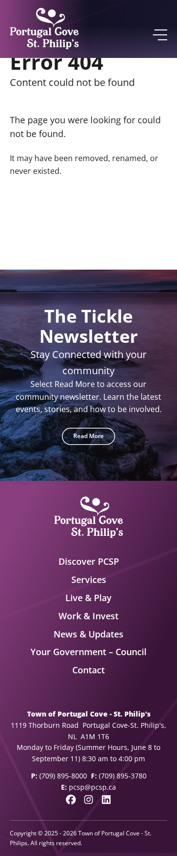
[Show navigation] (159, 35)
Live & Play (88, 598)
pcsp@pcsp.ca (92, 787)
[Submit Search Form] (155, 217)
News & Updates (88, 634)
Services (88, 579)
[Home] (44, 29)
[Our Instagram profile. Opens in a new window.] (88, 799)
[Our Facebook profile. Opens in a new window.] (71, 799)
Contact (88, 670)
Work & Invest (88, 616)
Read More (88, 436)
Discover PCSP (89, 561)
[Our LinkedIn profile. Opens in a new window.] (106, 799)
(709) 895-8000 (63, 775)
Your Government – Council (88, 652)
